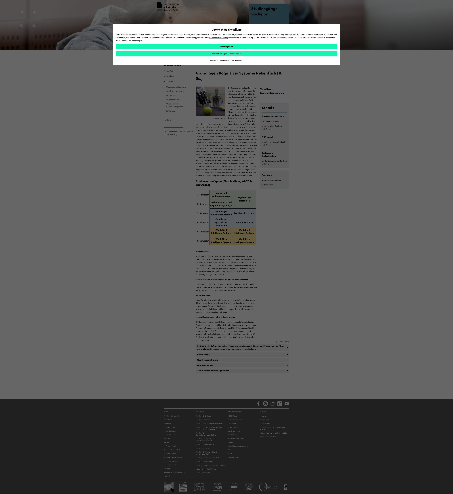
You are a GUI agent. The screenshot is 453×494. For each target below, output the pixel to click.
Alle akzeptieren (226, 46)
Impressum (214, 60)
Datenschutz (225, 60)
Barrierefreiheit (237, 60)
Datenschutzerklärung (218, 37)
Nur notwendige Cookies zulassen (226, 53)
